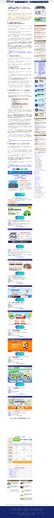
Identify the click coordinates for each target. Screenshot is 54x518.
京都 (42, 68)
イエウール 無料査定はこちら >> (20, 327)
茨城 (40, 64)
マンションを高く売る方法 (38, 169)
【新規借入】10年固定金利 (38, 160)
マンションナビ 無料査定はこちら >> (20, 384)
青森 (41, 62)
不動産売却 (28, 2)
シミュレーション (22, 1)
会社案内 (40, 510)
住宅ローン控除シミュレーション (39, 157)
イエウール (40, 132)
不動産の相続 (23, 173)
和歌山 (41, 69)
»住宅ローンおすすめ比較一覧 (42, 150)
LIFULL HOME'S (40, 129)
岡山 (43, 70)
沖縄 (40, 74)
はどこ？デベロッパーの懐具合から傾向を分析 (40, 38)
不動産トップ (16, 2)
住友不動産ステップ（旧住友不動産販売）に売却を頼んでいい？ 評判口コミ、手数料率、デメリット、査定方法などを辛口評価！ (41, 46)
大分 (40, 73)
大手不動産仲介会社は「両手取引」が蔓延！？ (40, 27)
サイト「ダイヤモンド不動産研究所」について (18, 510)
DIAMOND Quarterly (21, 514)
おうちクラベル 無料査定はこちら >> (20, 300)
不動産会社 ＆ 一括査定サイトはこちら (40, 118)
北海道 (39, 62)
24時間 (42, 59)
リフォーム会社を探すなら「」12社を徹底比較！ (40, 36)
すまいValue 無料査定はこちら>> (20, 246)
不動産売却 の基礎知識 (10, 171)
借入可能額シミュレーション (38, 156)
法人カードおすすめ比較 (38, 196)
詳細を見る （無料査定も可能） (16, 462)
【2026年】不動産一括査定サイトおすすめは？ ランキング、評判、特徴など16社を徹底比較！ (41, 56)
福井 (44, 65)
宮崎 (42, 73)
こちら (17, 460)
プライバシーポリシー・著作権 (30, 510)
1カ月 (45, 59)
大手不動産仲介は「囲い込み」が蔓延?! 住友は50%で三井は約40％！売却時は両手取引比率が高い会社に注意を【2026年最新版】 (41, 43)
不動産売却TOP (29, 173)
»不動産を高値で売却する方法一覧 (42, 133)
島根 (41, 70)
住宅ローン (19, 2)
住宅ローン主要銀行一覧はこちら (39, 135)
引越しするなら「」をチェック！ (40, 34)
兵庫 (41, 68)
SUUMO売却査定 (40, 120)
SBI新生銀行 (39, 141)
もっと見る (30, 480)
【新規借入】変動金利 (38, 159)
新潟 (39, 65)
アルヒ (40, 146)
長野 (40, 67)
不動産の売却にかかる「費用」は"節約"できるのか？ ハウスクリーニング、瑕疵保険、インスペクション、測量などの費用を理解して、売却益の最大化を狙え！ (20, 52)
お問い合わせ (36, 510)
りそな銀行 (40, 144)
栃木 (42, 64)
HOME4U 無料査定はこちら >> (20, 273)
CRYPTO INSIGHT (27, 514)
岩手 (43, 62)
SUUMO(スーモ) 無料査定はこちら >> (20, 217)
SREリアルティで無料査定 (19, 195)
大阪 (39, 68)
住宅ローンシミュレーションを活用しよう (40, 32)
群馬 (44, 64)
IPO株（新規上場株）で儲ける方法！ (39, 193)
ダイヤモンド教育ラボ (32, 514)
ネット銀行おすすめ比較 (38, 197)
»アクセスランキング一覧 (43, 58)
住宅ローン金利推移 (37, 158)
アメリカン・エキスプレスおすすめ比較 (40, 195)
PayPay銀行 (40, 139)
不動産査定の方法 (10, 173)
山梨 (42, 67)
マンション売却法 (17, 171)
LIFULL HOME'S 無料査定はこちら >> (20, 354)
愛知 (39, 66)
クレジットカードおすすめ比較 (38, 194)
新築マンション (43, 2)
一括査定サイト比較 (16, 173)
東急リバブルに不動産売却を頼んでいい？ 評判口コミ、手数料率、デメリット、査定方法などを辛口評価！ (41, 50)
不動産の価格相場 (25, 2)
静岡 (41, 66)
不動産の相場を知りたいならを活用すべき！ (40, 28)
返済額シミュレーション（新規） (39, 155)
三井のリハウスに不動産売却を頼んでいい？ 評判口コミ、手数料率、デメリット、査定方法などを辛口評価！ (41, 53)
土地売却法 (29, 171)
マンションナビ (40, 127)
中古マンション (46, 2)
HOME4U (40, 123)
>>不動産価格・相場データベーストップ (41, 76)
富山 (41, 65)
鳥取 (39, 70)
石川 (43, 65)
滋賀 (42, 69)
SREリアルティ (39, 125)
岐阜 (42, 66)
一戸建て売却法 (23, 171)
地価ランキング (31, 2)
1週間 (43, 59)
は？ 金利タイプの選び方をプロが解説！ (40, 30)
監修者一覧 (25, 510)
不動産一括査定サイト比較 (38, 168)
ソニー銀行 (40, 149)
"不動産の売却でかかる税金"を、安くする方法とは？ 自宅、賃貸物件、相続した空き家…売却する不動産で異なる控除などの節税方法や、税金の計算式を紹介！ (20, 166)
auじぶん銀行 (40, 137)
